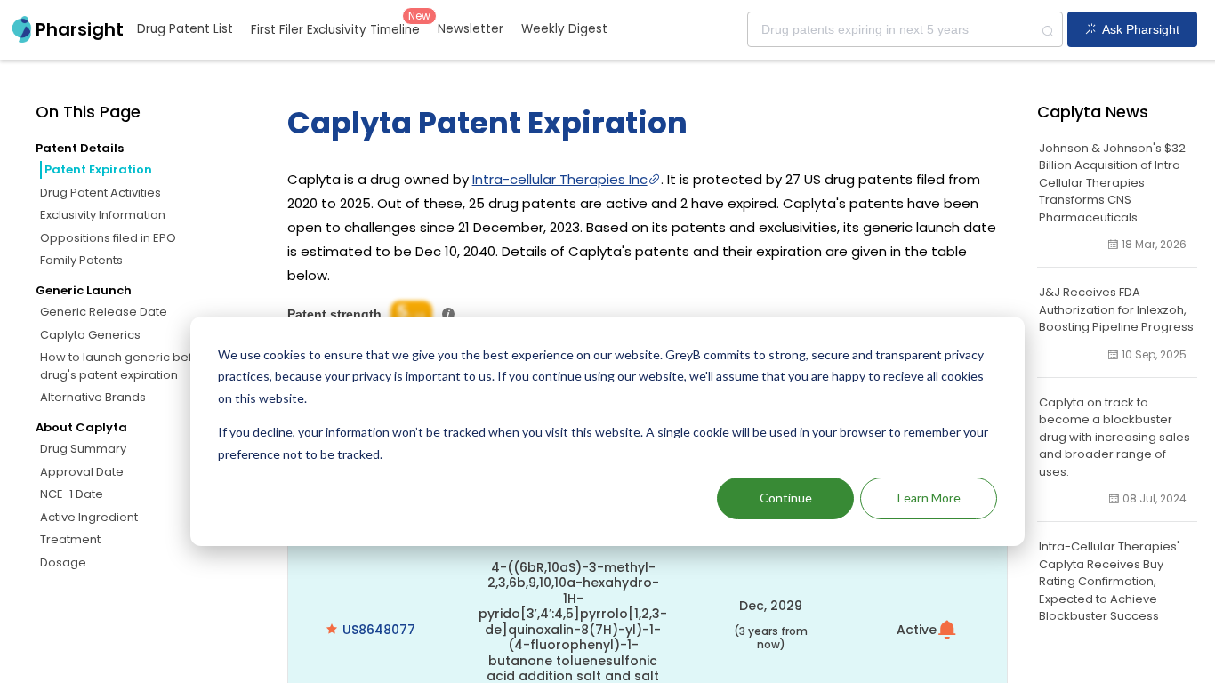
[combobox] (905, 29)
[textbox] (905, 29)
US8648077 (378, 630)
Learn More (929, 497)
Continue (786, 497)
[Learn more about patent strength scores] (448, 314)
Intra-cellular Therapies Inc (560, 179)
